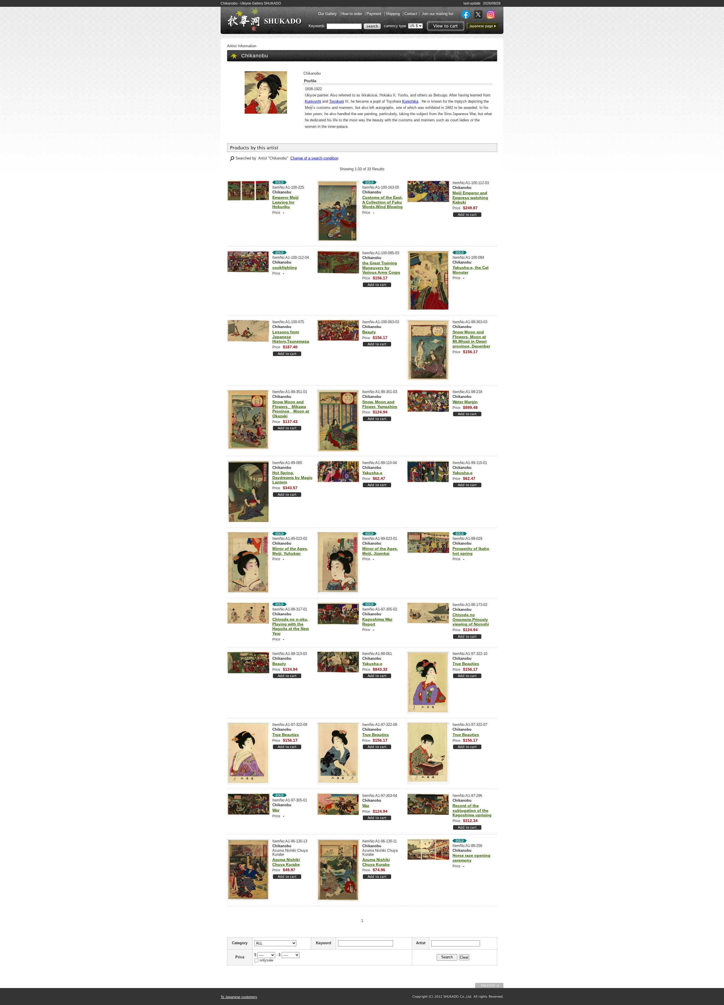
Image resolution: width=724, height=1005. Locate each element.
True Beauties (466, 663)
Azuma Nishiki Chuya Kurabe (286, 862)
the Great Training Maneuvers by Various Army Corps (381, 268)
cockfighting (284, 267)
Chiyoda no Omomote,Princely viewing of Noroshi (471, 620)
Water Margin (465, 402)
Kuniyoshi (313, 101)
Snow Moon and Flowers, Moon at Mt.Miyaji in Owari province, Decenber (471, 339)
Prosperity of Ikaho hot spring (471, 551)
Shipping (393, 14)
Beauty (369, 332)
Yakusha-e (372, 473)
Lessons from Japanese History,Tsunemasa (290, 337)
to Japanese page (482, 26)
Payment (374, 14)
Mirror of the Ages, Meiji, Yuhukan (290, 551)
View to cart (445, 26)
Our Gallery (328, 14)
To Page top (489, 985)
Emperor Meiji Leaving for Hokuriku (285, 202)
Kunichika (410, 101)
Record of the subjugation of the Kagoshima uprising (472, 810)
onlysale (266, 960)
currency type (395, 26)
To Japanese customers (239, 997)
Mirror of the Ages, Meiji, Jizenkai (380, 551)
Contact (410, 14)
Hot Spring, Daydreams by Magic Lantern (292, 478)
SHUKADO (264, 19)
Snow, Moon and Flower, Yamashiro (379, 404)
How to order (352, 14)
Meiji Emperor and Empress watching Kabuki (470, 198)
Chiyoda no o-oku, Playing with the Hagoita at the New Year (290, 626)
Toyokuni (336, 101)
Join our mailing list (437, 14)
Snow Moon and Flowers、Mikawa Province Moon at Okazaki (290, 409)
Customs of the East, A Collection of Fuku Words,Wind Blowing (382, 202)
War (275, 810)
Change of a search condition (314, 158)
